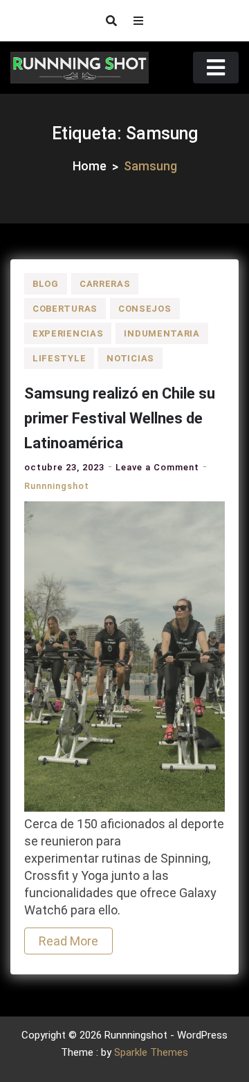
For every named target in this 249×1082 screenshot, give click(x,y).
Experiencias (68, 333)
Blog (46, 284)
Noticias (130, 358)
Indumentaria (161, 333)
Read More (68, 941)
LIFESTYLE (59, 358)
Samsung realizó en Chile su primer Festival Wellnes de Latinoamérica (119, 418)
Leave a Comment (157, 467)
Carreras (105, 284)
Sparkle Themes (151, 1052)
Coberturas (65, 308)
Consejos (145, 308)
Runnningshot (56, 486)
